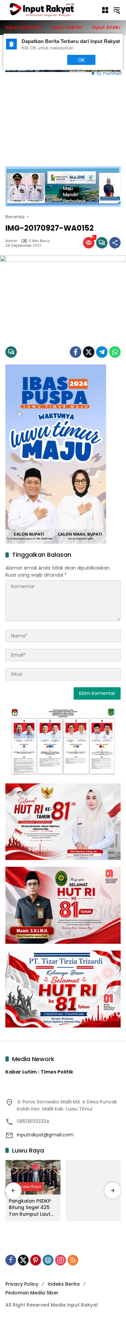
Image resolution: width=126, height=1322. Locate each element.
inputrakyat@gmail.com (45, 1134)
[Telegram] (102, 352)
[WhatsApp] (115, 352)
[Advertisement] (63, 115)
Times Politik (57, 1071)
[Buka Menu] (105, 10)
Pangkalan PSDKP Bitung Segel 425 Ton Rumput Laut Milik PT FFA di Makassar (30, 1208)
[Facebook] (75, 352)
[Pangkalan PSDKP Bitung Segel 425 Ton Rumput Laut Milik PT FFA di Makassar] (32, 1177)
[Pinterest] (35, 1260)
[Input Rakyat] (49, 9)
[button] (117, 10)
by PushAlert (109, 73)
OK (81, 59)
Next (48, 59)
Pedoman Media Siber (31, 1292)
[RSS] (73, 1260)
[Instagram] (60, 1260)
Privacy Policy (21, 1284)
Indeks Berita (64, 1284)
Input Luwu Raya (25, 1186)
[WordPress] (48, 1260)
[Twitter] (88, 352)
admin (11, 241)
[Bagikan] (115, 242)
